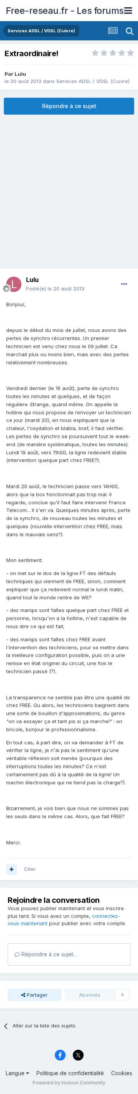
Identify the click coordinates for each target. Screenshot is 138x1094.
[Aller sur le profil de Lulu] (13, 284)
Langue (16, 1073)
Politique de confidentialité (70, 1073)
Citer (30, 869)
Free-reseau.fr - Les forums (65, 10)
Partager (36, 995)
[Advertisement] (69, 191)
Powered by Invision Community (69, 1083)
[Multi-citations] (11, 869)
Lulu (20, 74)
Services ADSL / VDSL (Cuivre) (93, 81)
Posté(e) (55, 288)
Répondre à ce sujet (69, 106)
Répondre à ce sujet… (48, 954)
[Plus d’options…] (124, 284)
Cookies (121, 1073)
